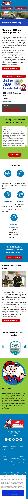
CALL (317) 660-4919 (14, 257)
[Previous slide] (3, 347)
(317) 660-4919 (21, 8)
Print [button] (6, 98)
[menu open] (25, 3)
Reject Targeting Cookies (13, 494)
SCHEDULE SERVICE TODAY (10, 68)
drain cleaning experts (19, 39)
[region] (13, 487)
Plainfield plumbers (6, 55)
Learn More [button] (7, 110)
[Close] (24, 476)
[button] (7, 150)
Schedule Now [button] (16, 110)
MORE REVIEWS (14, 155)
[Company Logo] (6, 3)
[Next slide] (25, 347)
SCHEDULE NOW (8, 8)
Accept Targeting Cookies (13, 491)
